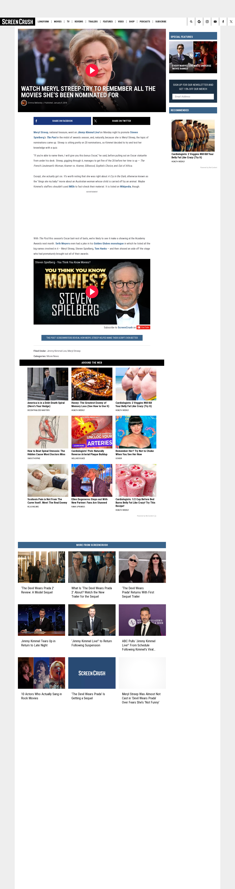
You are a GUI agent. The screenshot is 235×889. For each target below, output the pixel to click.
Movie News (53, 356)
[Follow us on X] (231, 22)
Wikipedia (125, 186)
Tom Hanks (100, 248)
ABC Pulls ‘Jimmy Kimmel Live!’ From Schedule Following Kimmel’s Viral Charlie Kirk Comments (138, 645)
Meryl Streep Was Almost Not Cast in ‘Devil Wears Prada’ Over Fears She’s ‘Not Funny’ (141, 698)
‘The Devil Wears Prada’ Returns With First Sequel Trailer (138, 592)
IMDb (72, 186)
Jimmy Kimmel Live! (88, 132)
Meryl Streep (41, 132)
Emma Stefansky (35, 103)
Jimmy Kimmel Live (57, 351)
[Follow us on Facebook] (223, 22)
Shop (131, 21)
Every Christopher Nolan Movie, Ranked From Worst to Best (191, 67)
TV (68, 21)
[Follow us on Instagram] (207, 22)
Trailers (93, 21)
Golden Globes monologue (109, 243)
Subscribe (160, 21)
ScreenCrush (125, 327)
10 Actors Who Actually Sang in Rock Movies (41, 696)
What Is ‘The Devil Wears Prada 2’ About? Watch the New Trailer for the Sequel (91, 592)
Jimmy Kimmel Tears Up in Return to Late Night (38, 643)
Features (108, 21)
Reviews (79, 21)
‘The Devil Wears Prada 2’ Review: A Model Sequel (37, 590)
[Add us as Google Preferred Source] (199, 22)
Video (121, 21)
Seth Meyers (62, 243)
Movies (58, 21)
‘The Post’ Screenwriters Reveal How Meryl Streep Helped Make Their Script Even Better (92, 338)
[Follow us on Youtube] (215, 22)
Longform (43, 21)
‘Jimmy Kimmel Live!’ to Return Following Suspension (91, 643)
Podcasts (145, 21)
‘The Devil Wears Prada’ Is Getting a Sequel (88, 696)
